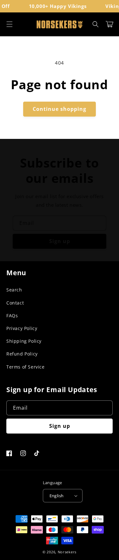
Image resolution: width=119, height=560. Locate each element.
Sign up (59, 241)
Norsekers (67, 551)
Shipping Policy (24, 341)
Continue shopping (59, 108)
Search (14, 290)
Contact (15, 303)
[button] (10, 24)
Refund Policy (22, 354)
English (57, 496)
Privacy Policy (21, 328)
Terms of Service (25, 367)
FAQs (12, 315)
